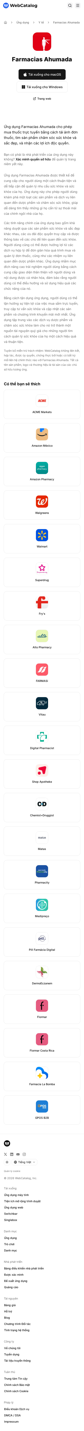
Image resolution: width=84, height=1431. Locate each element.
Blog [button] (7, 1317)
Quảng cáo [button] (11, 1287)
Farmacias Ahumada (66, 22)
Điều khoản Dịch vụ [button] (16, 1409)
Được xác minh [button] (13, 1274)
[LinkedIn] (11, 1154)
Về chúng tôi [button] (12, 1348)
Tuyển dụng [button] (11, 1354)
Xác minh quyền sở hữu (33, 159)
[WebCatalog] (7, 1143)
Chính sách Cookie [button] (16, 1391)
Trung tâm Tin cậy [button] (16, 1378)
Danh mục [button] (10, 1250)
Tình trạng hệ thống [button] (16, 1330)
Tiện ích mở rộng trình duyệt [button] (22, 1201)
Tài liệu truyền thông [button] (17, 1360)
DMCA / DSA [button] (12, 1415)
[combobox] (24, 1162)
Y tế (41, 22)
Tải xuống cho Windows (45, 87)
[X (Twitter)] (5, 1154)
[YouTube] (18, 1154)
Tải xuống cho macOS (44, 74)
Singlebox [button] (10, 1220)
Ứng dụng (22, 22)
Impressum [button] (11, 1421)
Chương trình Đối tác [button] (17, 1323)
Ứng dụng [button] (10, 1238)
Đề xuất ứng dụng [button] (15, 1281)
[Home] (5, 22)
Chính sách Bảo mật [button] (17, 1384)
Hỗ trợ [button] (8, 1311)
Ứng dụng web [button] (13, 1207)
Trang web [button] (44, 98)
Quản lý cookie (12, 1171)
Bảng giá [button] (10, 1305)
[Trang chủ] (20, 5)
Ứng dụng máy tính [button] (16, 1195)
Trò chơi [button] (9, 1244)
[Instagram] (24, 1154)
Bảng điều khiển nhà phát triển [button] (24, 1268)
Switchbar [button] (10, 1213)
